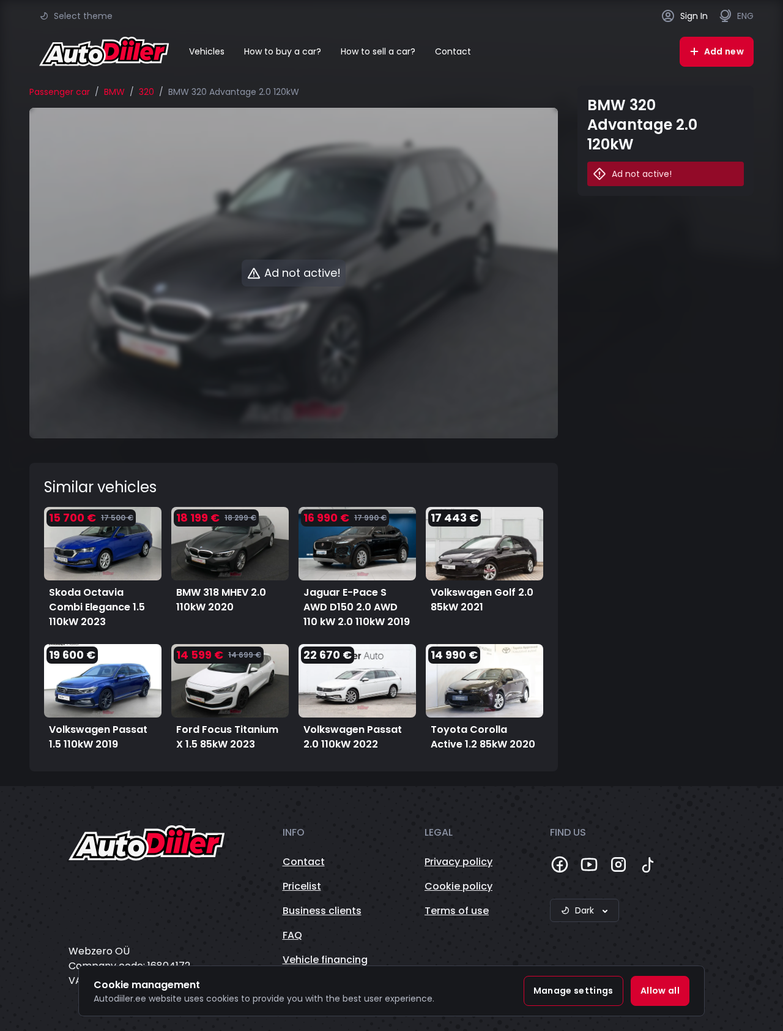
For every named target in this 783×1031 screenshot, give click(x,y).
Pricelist (302, 886)
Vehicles (207, 51)
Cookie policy (458, 886)
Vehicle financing (325, 960)
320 (146, 92)
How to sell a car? (378, 51)
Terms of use (457, 911)
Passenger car (59, 92)
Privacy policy (458, 862)
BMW (114, 92)
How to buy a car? (282, 51)
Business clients (322, 911)
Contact (453, 51)
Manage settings (573, 990)
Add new (724, 51)
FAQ (292, 935)
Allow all (660, 990)
